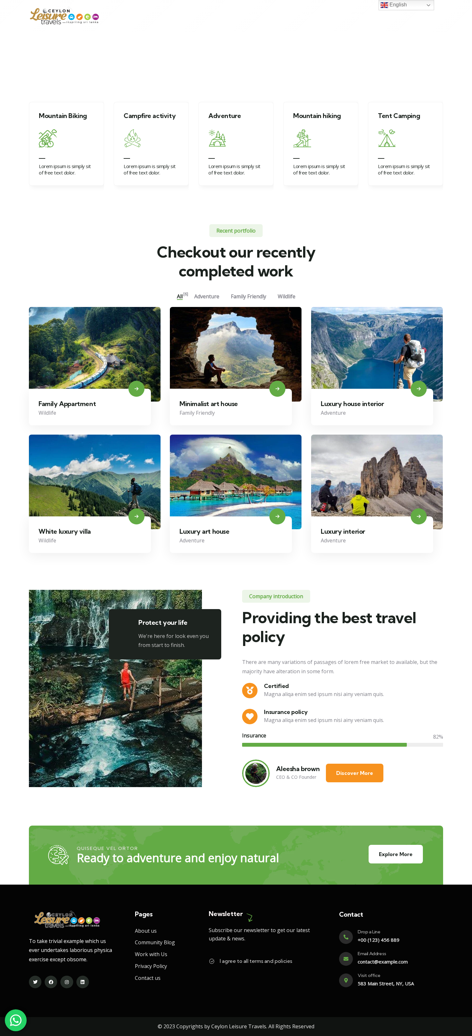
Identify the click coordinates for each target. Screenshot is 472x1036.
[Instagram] (66, 982)
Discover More (354, 773)
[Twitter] (35, 982)
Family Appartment (67, 404)
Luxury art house (204, 531)
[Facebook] (51, 982)
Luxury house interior (352, 404)
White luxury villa (65, 531)
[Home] (64, 16)
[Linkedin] (82, 982)
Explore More (396, 854)
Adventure (333, 412)
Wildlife (47, 412)
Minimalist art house (208, 404)
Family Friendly (197, 412)
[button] (439, 146)
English (397, 4)
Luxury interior (343, 531)
